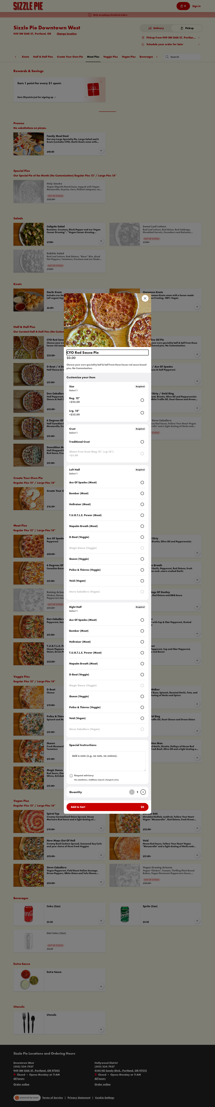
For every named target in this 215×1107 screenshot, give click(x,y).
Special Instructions (82, 745)
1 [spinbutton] (137, 792)
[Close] (145, 298)
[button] (107, 320)
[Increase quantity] (143, 792)
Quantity (75, 792)
